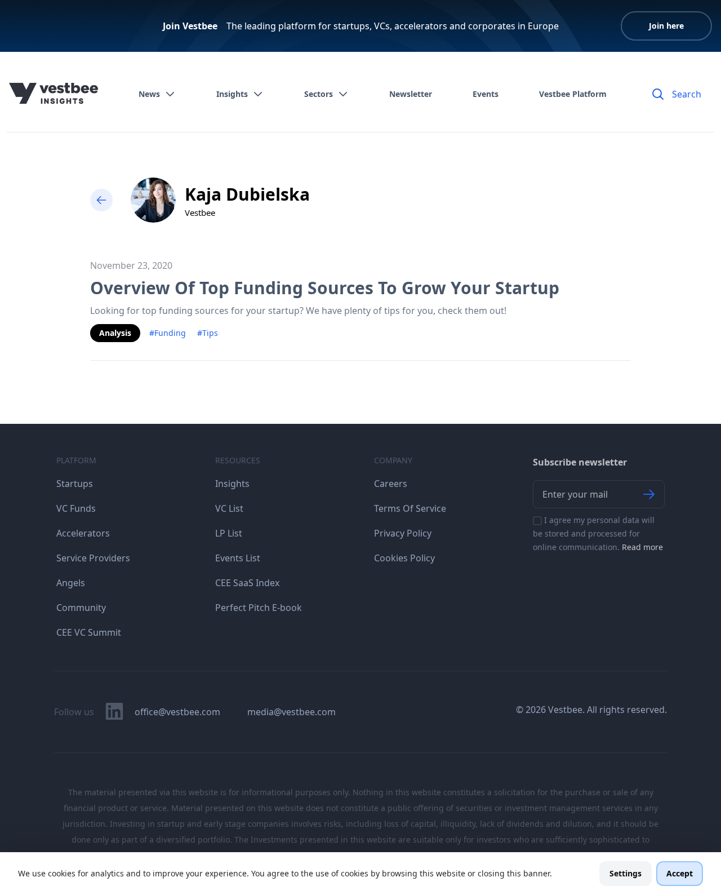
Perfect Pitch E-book (258, 607)
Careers (390, 483)
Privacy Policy (402, 533)
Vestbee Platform (573, 93)
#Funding (167, 332)
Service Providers (93, 558)
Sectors (318, 93)
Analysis (115, 332)
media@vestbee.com (291, 712)
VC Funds (76, 508)
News (149, 93)
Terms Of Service (410, 508)
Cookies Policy (404, 558)
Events (486, 93)
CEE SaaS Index (247, 583)
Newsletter (410, 93)
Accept (679, 873)
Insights (232, 93)
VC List (229, 508)
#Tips (207, 332)
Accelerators (83, 533)
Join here (666, 25)
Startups (74, 483)
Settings (625, 873)
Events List (237, 558)
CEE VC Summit (88, 632)
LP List (228, 533)
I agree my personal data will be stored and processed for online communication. (598, 533)
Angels (70, 583)
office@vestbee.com (177, 712)
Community (81, 607)
